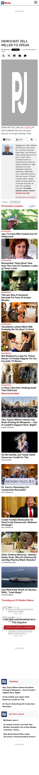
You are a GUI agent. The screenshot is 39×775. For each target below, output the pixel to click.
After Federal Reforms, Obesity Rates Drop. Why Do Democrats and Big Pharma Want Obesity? (19, 557)
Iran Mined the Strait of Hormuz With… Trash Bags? (18, 591)
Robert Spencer (7, 427)
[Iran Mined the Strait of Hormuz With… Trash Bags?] (19, 577)
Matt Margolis (7, 492)
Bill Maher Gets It (10, 720)
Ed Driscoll (6, 50)
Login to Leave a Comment (19, 627)
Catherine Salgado (8, 562)
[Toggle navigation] (36, 3)
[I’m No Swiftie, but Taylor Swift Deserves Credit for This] (19, 442)
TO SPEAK (27, 127)
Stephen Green (7, 595)
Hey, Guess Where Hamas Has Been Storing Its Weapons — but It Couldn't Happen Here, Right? (19, 422)
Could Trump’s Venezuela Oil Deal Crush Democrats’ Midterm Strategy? (19, 522)
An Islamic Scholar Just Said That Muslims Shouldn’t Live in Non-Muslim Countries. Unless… (19, 727)
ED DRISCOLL (15, 202)
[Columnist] (8, 149)
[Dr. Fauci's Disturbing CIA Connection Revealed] (19, 474)
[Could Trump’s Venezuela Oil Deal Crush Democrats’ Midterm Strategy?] (19, 506)
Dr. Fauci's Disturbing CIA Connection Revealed (15, 488)
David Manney (6, 460)
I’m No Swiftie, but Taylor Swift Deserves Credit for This (18, 456)
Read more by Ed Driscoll (26, 197)
